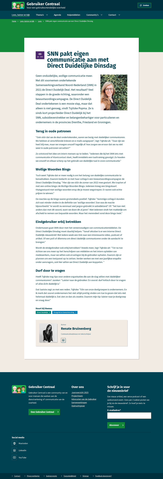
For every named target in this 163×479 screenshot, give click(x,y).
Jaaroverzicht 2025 (79, 392)
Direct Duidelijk (42, 312)
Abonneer (114, 425)
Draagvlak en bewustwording (64, 312)
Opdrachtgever (78, 405)
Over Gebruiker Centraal (42, 412)
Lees (40, 21)
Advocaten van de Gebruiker (83, 399)
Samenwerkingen (79, 402)
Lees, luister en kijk (27, 21)
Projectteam (77, 395)
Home (14, 21)
